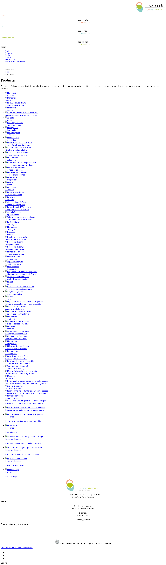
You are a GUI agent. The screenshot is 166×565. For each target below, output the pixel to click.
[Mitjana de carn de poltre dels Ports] (21, 271)
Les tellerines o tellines (15, 175)
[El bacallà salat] (12, 257)
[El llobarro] (10, 108)
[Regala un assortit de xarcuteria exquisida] (24, 301)
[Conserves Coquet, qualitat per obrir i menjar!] (25, 401)
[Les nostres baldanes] (15, 167)
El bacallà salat (11, 259)
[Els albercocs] (11, 157)
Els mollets (9, 329)
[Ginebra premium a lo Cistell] (18, 147)
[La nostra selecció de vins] (17, 152)
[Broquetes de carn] (14, 242)
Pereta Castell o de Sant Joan (17, 145)
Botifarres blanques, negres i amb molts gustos (25, 383)
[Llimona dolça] (12, 137)
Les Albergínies (11, 135)
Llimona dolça (11, 140)
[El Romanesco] (12, 266)
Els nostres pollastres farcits (17, 314)
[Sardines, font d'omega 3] (16, 366)
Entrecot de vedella (13, 398)
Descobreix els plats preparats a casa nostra (24, 410)
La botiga (8, 53)
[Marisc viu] (10, 98)
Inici (7, 51)
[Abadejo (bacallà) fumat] (16, 202)
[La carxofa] (10, 187)
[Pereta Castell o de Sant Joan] (18, 142)
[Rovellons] (10, 197)
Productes (8, 55)
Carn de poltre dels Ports (16, 358)
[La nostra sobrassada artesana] (19, 286)
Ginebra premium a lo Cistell (17, 150)
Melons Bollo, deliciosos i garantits (20, 373)
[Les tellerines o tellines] (16, 172)
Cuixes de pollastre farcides (17, 324)
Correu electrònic (83, 22)
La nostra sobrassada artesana (18, 289)
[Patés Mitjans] (12, 222)
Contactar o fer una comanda (15, 61)
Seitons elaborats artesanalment (19, 219)
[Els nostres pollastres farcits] (18, 311)
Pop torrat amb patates (15, 465)
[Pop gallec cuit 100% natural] (18, 207)
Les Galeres (10, 319)
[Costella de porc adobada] (17, 276)
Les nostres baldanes (14, 170)
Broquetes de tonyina (14, 249)
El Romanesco (11, 269)
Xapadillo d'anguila (13, 264)
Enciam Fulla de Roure (14, 105)
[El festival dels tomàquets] (17, 346)
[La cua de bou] (12, 351)
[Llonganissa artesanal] (15, 252)
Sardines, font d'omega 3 (16, 368)
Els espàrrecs (11, 180)
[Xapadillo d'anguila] (14, 261)
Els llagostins (10, 343)
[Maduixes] (10, 376)
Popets (8, 284)
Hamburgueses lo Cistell (15, 239)
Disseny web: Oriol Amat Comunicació (17, 547)
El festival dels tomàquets (16, 348)
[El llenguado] (11, 127)
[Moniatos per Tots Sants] (16, 336)
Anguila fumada (12, 214)
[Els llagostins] (11, 341)
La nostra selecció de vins (16, 155)
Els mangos (10, 229)
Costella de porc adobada (16, 279)
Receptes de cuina (13, 439)
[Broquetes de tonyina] (15, 247)
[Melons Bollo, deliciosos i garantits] (21, 371)
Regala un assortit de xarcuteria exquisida (23, 304)
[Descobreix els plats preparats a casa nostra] (25, 407)
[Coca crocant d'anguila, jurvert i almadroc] (23, 447)
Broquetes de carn (13, 244)
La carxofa (9, 189)
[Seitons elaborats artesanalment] (20, 217)
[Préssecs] (10, 232)
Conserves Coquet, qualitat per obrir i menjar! (24, 403)
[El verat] (9, 182)
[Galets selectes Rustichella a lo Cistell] (21, 113)
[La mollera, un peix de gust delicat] (20, 162)
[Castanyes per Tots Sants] (17, 331)
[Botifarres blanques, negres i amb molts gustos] (26, 381)
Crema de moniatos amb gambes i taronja (23, 443)
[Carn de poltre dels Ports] (16, 356)
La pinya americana (13, 194)
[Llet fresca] (10, 93)
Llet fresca (9, 95)
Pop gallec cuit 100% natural (17, 209)
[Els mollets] (10, 326)
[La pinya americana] (14, 192)
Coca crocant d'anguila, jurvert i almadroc (22, 454)
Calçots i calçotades (13, 294)
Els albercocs (10, 160)
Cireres (8, 299)
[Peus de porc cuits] (14, 122)
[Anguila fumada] (13, 212)
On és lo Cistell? (11, 59)
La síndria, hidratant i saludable (18, 363)
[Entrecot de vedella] (14, 396)
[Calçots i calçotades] (14, 291)
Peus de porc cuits (13, 125)
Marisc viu (9, 100)
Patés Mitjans (11, 224)
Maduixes (9, 378)
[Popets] (9, 281)
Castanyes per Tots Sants (16, 333)
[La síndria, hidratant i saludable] (19, 361)
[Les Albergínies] (12, 132)
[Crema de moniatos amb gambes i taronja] (24, 436)
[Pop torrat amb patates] (16, 458)
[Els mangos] (11, 227)
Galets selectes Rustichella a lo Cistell (21, 115)
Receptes (8, 57)
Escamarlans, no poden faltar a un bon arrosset (25, 393)
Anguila (8, 120)
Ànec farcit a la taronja (14, 309)
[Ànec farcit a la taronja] (15, 306)
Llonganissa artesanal (14, 254)
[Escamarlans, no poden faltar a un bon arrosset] (26, 391)
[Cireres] (9, 296)
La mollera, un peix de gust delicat (19, 165)
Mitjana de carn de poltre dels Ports (20, 274)
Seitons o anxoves (13, 388)
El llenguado (10, 130)
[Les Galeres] (11, 316)
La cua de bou (11, 353)
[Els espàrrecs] (11, 177)
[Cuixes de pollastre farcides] (17, 321)
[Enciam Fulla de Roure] (15, 103)
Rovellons (9, 199)
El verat (8, 185)
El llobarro (9, 110)
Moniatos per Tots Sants (16, 338)
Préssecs (9, 234)
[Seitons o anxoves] (14, 386)
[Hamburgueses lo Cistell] (16, 237)
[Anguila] (9, 117)
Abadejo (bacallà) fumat (15, 204)
